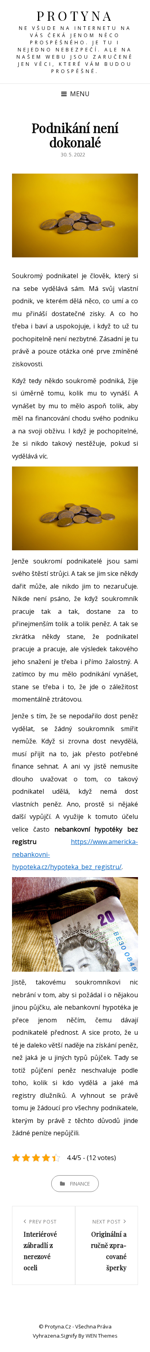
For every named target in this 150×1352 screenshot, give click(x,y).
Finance (80, 1183)
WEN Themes (102, 1335)
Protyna (75, 15)
